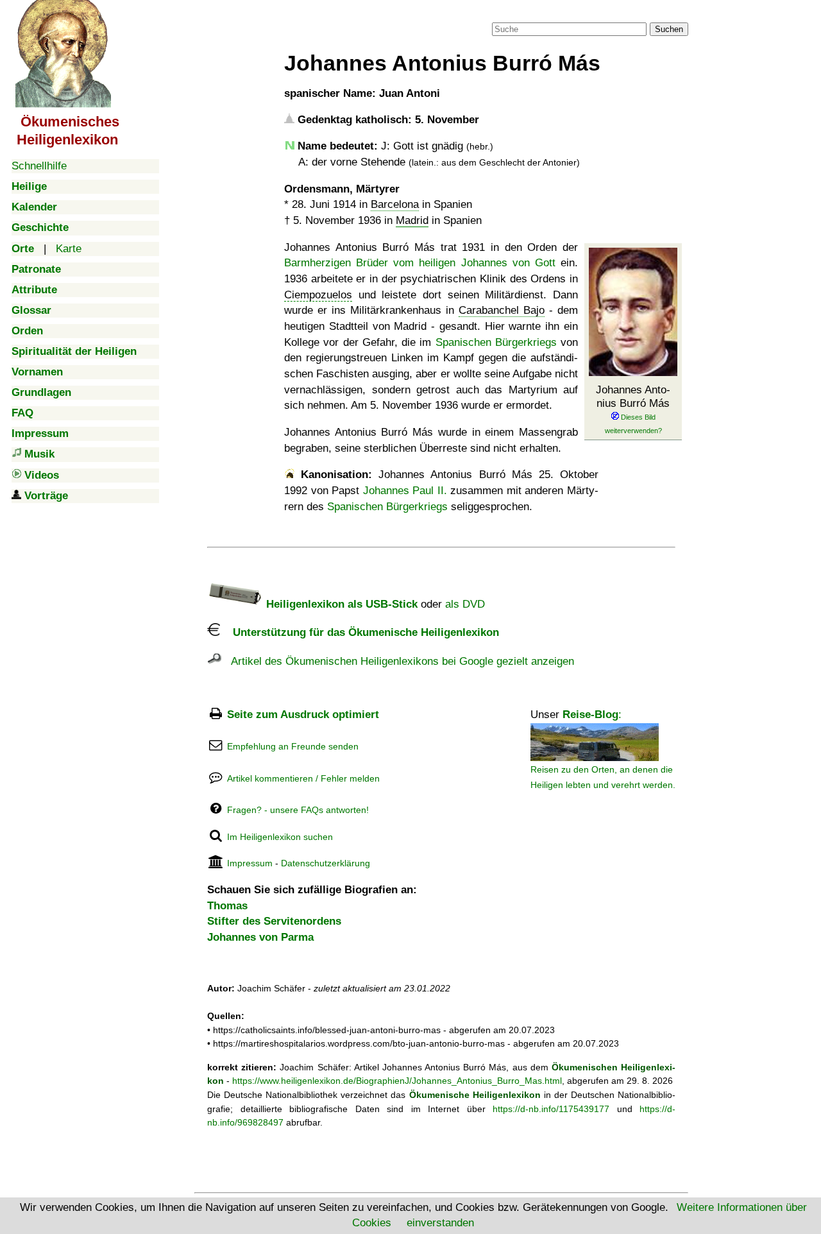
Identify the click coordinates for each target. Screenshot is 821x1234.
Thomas (227, 906)
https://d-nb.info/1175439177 (551, 1109)
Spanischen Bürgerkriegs (496, 342)
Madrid (412, 220)
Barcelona (395, 204)
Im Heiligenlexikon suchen (280, 837)
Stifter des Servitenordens (274, 921)
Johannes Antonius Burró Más (633, 396)
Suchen (669, 29)
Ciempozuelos (318, 295)
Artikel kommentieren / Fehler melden (303, 778)
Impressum (250, 863)
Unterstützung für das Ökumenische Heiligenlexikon (359, 632)
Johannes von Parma (260, 937)
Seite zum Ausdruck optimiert (303, 714)
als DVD (465, 604)
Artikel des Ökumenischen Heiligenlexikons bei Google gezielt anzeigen (397, 661)
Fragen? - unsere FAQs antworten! (298, 810)
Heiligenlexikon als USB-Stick (340, 604)
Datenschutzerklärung (325, 863)
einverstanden (440, 1223)
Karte (68, 249)
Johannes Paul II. (405, 490)
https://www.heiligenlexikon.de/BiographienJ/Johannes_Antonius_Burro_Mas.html (397, 1080)
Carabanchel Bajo (502, 310)
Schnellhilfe (39, 166)
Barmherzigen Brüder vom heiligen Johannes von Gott (419, 263)
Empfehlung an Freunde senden (293, 746)
